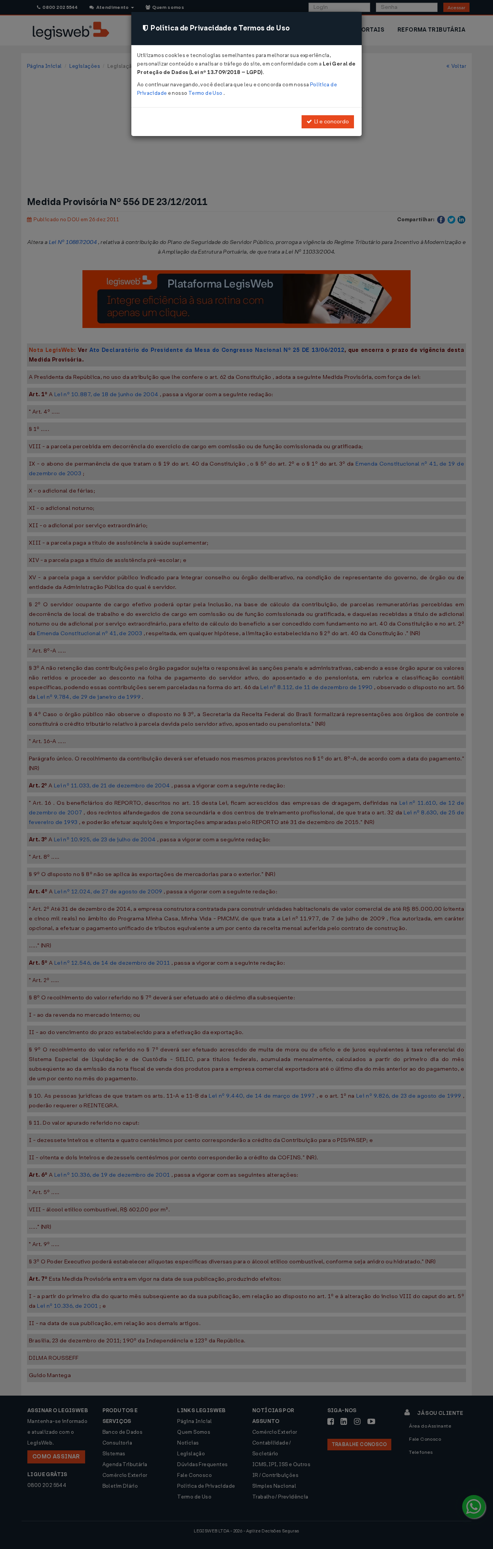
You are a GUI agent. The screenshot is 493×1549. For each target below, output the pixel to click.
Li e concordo (330, 121)
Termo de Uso (205, 93)
